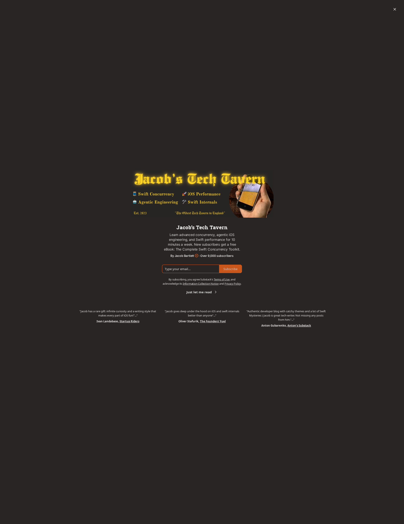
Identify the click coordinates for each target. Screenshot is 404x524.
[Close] (395, 9)
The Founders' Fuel (213, 321)
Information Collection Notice (201, 283)
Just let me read (199, 292)
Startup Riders (129, 321)
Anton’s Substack (299, 325)
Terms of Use (222, 279)
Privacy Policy (233, 283)
